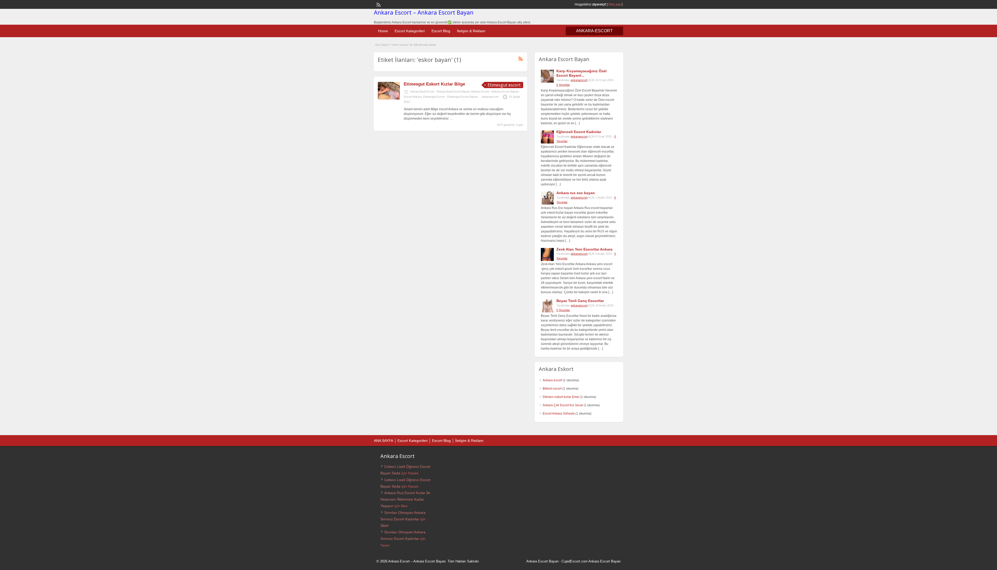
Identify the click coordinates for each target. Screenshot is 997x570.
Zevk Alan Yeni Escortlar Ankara (584, 249)
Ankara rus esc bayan (575, 193)
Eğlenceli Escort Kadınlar (578, 132)
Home (383, 31)
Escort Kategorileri (410, 31)
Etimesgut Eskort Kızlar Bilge (434, 84)
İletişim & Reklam (471, 31)
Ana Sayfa (381, 44)
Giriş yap (614, 4)
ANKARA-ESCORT (594, 31)
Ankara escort (552, 380)
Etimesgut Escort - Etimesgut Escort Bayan (450, 96)
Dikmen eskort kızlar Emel (561, 397)
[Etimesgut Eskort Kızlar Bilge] (389, 98)
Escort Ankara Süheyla (559, 413)
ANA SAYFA (383, 440)
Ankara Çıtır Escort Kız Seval (563, 405)
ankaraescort (490, 96)
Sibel (384, 525)
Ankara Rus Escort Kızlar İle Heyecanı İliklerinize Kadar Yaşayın (405, 499)
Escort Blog (441, 31)
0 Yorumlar (563, 84)
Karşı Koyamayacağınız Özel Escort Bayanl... (581, 73)
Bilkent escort (552, 388)
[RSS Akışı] (378, 4)
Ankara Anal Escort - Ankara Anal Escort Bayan (440, 91)
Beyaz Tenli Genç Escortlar (580, 301)
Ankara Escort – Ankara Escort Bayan (424, 12)
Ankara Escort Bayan (542, 561)
